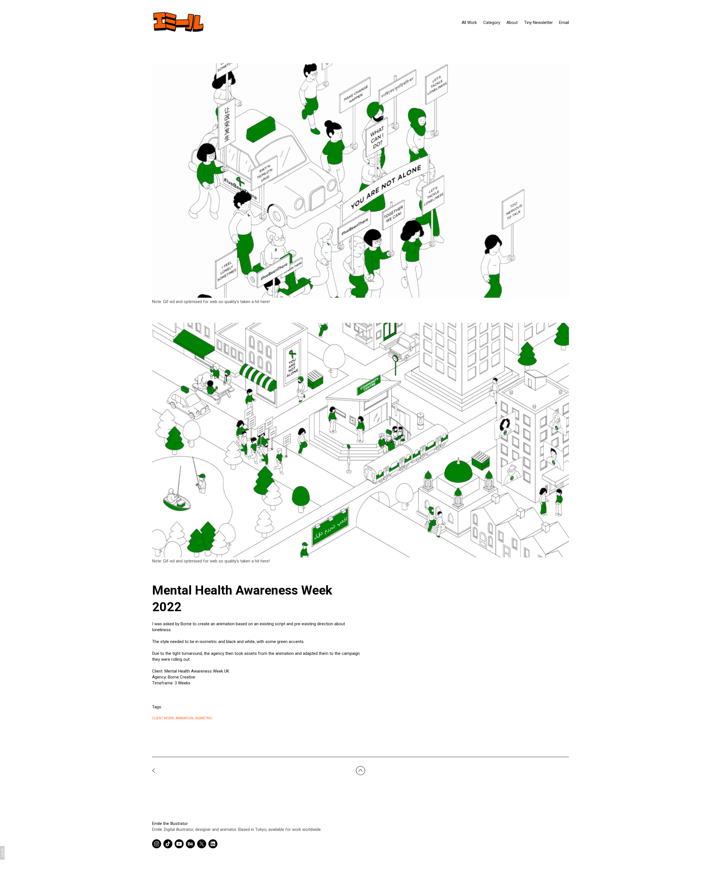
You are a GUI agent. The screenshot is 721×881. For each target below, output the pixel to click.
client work (163, 718)
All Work (469, 22)
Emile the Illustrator (170, 823)
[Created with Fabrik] (2, 853)
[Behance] (190, 843)
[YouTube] (179, 843)
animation (184, 718)
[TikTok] (167, 843)
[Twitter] (201, 843)
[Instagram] (156, 843)
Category (491, 22)
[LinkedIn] (212, 843)
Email (564, 22)
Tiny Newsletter (538, 22)
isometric (203, 718)
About (512, 22)
